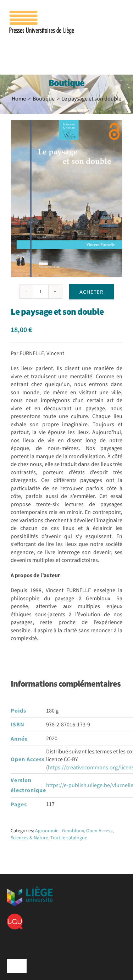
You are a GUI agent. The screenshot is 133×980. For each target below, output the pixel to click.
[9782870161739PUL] (66, 198)
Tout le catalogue (68, 837)
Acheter (91, 291)
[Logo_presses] (42, 13)
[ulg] (30, 889)
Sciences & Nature (29, 837)
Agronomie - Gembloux (59, 830)
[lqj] (15, 916)
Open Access (99, 830)
